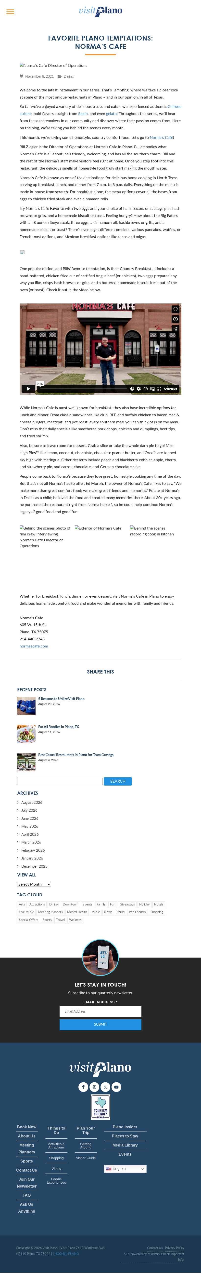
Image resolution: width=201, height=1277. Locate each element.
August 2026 (31, 802)
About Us (27, 1136)
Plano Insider (125, 1127)
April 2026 (30, 834)
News (108, 912)
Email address (100, 1002)
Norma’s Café (161, 138)
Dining (69, 76)
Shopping (157, 912)
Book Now (26, 1127)
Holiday (144, 904)
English (119, 1169)
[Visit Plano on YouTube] (116, 1087)
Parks (121, 912)
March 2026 (31, 842)
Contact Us (26, 1170)
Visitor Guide (86, 1158)
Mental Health (77, 912)
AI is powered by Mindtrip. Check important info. (154, 1257)
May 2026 (29, 826)
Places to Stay (125, 1136)
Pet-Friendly (137, 912)
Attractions (37, 904)
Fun (112, 904)
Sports (47, 920)
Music (95, 912)
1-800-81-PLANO (66, 1254)
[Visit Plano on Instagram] (94, 1087)
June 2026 (29, 818)
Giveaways (127, 904)
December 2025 (34, 866)
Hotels (158, 904)
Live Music (26, 912)
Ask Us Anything (26, 1207)
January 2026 (32, 858)
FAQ (27, 1195)
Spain (83, 114)
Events (87, 904)
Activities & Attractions (56, 1145)
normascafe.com (34, 646)
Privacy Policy (174, 1248)
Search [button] (118, 781)
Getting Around (85, 1145)
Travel (60, 920)
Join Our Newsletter (27, 1182)
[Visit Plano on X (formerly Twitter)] (105, 1087)
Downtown (70, 904)
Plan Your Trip (86, 1130)
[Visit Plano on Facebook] (83, 1087)
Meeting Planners (50, 912)
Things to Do (56, 1130)
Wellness (75, 920)
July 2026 (29, 810)
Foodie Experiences (56, 1180)
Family (101, 904)
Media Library (125, 1145)
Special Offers (28, 920)
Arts (22, 904)
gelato (111, 114)
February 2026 (33, 850)
